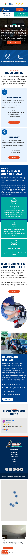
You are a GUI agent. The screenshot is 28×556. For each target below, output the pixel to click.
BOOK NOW (19, 9)
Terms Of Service (14, 454)
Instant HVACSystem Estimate (21, 14)
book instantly (14, 42)
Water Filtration (15, 152)
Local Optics (16, 552)
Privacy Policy (14, 457)
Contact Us (14, 459)
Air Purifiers (15, 110)
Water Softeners (15, 150)
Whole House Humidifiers (15, 114)
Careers (14, 461)
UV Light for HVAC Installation (15, 112)
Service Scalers (14, 450)
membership (14, 452)
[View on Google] (4, 421)
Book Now (14, 291)
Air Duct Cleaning (15, 116)
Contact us (7, 399)
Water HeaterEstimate (7, 14)
